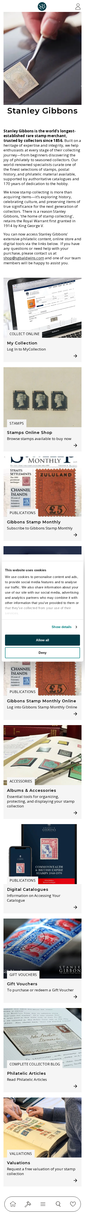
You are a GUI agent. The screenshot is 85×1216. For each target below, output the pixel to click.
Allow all (42, 640)
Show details (61, 627)
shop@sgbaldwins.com (23, 258)
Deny (42, 652)
